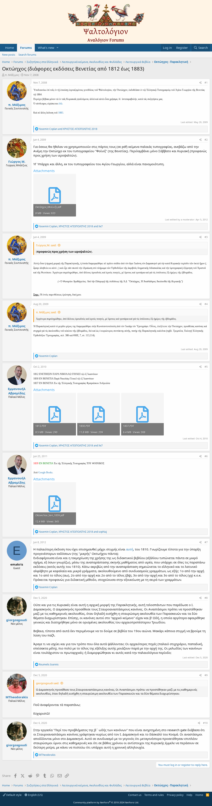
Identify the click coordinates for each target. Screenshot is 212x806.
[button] (57, 47)
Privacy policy (175, 795)
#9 (206, 675)
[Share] (200, 82)
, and (71, 226)
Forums (26, 47)
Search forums (27, 54)
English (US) (35, 795)
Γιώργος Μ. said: (46, 245)
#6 (206, 456)
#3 (206, 237)
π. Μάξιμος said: (46, 312)
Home (9, 47)
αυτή (129, 549)
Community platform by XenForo (106, 802)
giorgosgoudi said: (47, 683)
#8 (206, 598)
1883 (60, 112)
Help (189, 795)
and (68, 129)
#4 (206, 304)
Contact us (134, 795)
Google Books (45, 472)
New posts (8, 54)
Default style (14, 795)
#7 (206, 542)
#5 (206, 366)
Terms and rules (154, 795)
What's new (46, 47)
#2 (206, 139)
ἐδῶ (60, 103)
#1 (206, 82)
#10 (205, 723)
